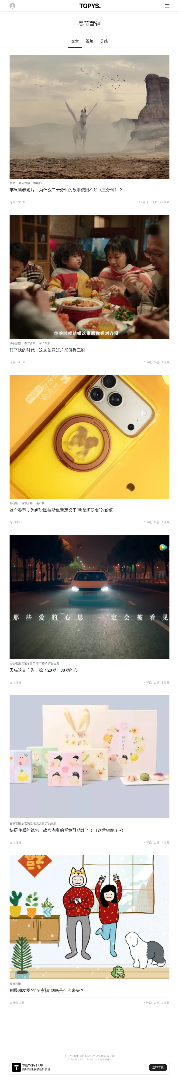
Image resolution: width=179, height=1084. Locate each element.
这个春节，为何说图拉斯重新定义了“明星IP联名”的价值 (61, 509)
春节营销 (24, 183)
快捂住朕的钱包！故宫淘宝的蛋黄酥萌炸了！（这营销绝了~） (68, 830)
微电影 (37, 183)
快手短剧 (15, 343)
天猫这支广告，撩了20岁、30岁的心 (44, 670)
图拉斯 (14, 503)
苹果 (12, 183)
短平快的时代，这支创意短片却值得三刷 (47, 349)
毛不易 (40, 503)
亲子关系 (44, 343)
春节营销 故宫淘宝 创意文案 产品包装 (33, 823)
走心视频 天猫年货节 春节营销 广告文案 (34, 663)
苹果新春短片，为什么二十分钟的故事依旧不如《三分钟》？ (66, 189)
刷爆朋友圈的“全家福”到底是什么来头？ (47, 990)
